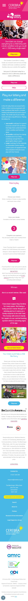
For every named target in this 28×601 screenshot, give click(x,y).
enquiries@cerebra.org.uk (15, 479)
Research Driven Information (14, 515)
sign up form (14, 271)
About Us (14, 507)
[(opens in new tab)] (14, 410)
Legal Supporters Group (14, 520)
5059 (16, 596)
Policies (14, 511)
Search (14, 502)
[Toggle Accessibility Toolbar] (3, 598)
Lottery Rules (14, 464)
